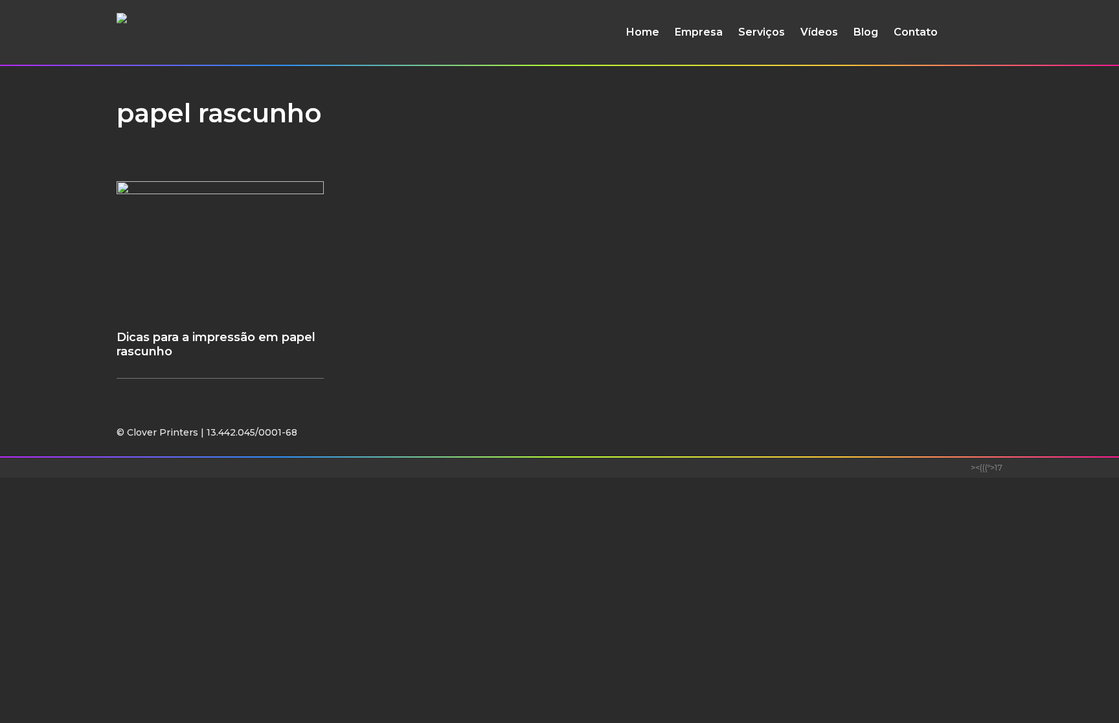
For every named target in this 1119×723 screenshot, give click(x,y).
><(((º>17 (986, 468)
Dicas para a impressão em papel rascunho (216, 344)
